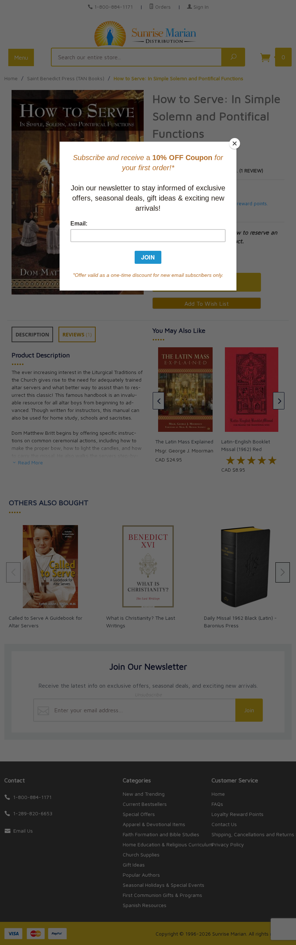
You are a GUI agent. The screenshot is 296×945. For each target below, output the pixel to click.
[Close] (234, 143)
